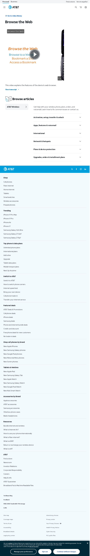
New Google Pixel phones (13, 354)
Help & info (8, 478)
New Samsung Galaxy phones (14, 350)
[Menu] (4, 7)
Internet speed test (11, 288)
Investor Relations (10, 466)
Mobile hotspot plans (11, 267)
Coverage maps (8, 519)
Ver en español (81, 2)
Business (14, 2)
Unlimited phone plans (12, 247)
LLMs (5, 508)
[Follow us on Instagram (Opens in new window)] (80, 169)
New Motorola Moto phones (14, 358)
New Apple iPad (9, 371)
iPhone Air (7, 222)
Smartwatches (9, 197)
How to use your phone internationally (18, 433)
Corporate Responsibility (13, 470)
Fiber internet (9, 186)
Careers (6, 474)
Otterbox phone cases (12, 412)
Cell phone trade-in (11, 296)
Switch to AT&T (9, 280)
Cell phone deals (9, 313)
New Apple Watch (10, 379)
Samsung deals (9, 321)
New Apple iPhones (11, 346)
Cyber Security (50, 531)
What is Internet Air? (11, 429)
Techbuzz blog (8, 495)
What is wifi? (8, 449)
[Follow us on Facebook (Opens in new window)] (76, 169)
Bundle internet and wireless (14, 426)
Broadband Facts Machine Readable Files (18, 485)
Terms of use (7, 523)
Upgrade (7, 259)
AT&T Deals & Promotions (13, 309)
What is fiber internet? (12, 437)
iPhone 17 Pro (8, 218)
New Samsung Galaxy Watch (14, 383)
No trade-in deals (10, 336)
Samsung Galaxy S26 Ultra (13, 230)
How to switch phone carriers (14, 284)
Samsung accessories (12, 408)
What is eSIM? (9, 441)
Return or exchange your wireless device (19, 445)
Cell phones (8, 182)
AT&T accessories (10, 404)
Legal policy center (9, 535)
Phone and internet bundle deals (16, 325)
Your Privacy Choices (52, 523)
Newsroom (8, 462)
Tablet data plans (10, 263)
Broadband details (9, 531)
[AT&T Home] (13, 7)
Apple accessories (10, 400)
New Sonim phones (11, 361)
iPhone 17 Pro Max (10, 215)
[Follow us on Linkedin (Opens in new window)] (85, 169)
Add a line (7, 255)
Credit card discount (11, 329)
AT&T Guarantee (10, 481)
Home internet (9, 189)
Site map (6, 515)
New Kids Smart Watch (12, 390)
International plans (10, 251)
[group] (45, 177)
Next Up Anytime (10, 270)
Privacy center (50, 519)
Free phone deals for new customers (17, 332)
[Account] (85, 7)
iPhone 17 (7, 226)
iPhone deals (8, 317)
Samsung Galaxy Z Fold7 (13, 234)
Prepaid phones (9, 205)
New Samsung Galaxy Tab (13, 375)
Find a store (70, 2)
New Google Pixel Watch (12, 387)
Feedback (7, 499)
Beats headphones (10, 416)
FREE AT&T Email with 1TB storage (14, 504)
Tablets (6, 193)
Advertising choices (52, 515)
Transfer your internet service (15, 300)
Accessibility (7, 527)
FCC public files (51, 535)
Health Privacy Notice (52, 527)
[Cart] (80, 7)
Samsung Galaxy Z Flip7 (12, 238)
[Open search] (76, 7)
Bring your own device (12, 292)
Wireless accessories (11, 201)
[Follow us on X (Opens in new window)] (72, 169)
